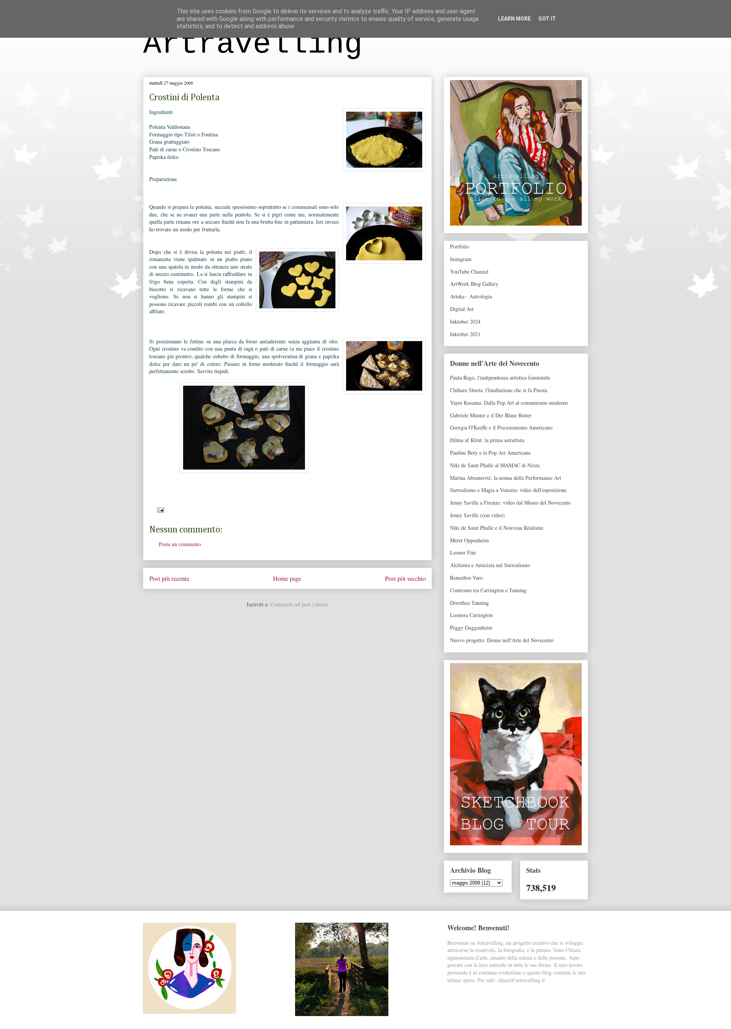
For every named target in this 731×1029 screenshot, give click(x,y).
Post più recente (169, 578)
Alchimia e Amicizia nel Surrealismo (490, 565)
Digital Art (462, 309)
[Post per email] (159, 509)
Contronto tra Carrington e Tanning (488, 590)
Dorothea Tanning (469, 602)
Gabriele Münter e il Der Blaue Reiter (490, 415)
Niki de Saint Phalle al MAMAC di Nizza (494, 465)
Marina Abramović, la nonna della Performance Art (505, 477)
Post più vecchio (405, 578)
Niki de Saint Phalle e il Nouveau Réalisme (496, 527)
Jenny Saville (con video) (477, 515)
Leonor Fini (463, 552)
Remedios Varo (466, 577)
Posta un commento (180, 544)
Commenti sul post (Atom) (299, 604)
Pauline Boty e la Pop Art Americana (490, 452)
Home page (287, 578)
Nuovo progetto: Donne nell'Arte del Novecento (502, 640)
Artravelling (252, 44)
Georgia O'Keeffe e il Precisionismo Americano (501, 427)
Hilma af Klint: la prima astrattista (487, 440)
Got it (547, 19)
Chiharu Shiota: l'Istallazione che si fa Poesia (498, 390)
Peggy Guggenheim (471, 627)
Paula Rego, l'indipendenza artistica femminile (500, 377)
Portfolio (459, 246)
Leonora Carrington (471, 615)
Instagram (460, 259)
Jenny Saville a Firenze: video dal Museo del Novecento (510, 502)
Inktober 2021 (465, 334)
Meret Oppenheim (469, 540)
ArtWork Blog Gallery (474, 283)
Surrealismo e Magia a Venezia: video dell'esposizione (508, 490)
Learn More (514, 19)
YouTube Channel (469, 271)
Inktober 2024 (465, 321)
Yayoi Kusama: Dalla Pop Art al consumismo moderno (509, 402)
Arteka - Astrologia (471, 296)
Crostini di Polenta (184, 97)
